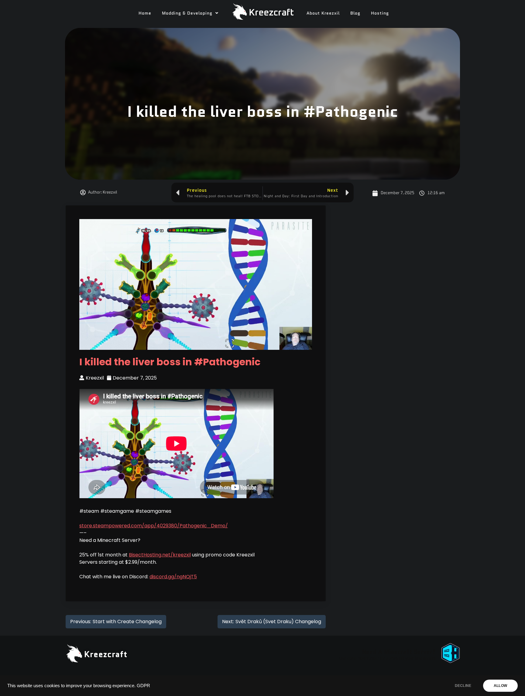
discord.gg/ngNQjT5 (173, 576)
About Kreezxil (323, 13)
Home (145, 13)
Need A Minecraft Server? (399, 651)
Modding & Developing (187, 13)
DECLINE (463, 686)
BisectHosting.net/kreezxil (160, 554)
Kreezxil (95, 377)
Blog (355, 13)
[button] (190, 13)
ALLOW (500, 686)
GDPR (143, 685)
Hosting (380, 13)
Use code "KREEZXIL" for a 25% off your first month (387, 659)
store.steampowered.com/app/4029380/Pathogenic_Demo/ (153, 525)
